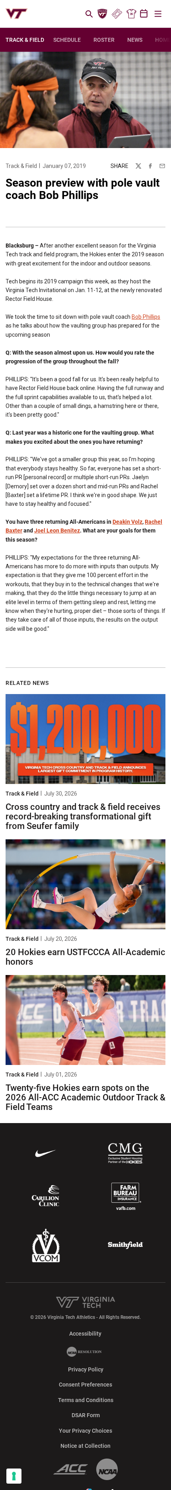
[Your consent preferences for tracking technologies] (13, 1476)
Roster (104, 40)
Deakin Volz (127, 522)
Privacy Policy (85, 1369)
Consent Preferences (85, 1384)
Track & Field (21, 166)
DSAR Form (86, 1415)
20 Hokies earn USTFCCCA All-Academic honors (85, 957)
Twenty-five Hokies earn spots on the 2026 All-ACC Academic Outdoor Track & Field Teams (85, 1097)
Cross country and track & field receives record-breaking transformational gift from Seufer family (83, 816)
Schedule (67, 40)
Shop (131, 14)
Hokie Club (102, 14)
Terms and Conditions (85, 1400)
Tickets (116, 14)
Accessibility (85, 1333)
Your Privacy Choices (85, 1431)
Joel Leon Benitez (57, 530)
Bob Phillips (146, 317)
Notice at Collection (85, 1446)
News (134, 40)
